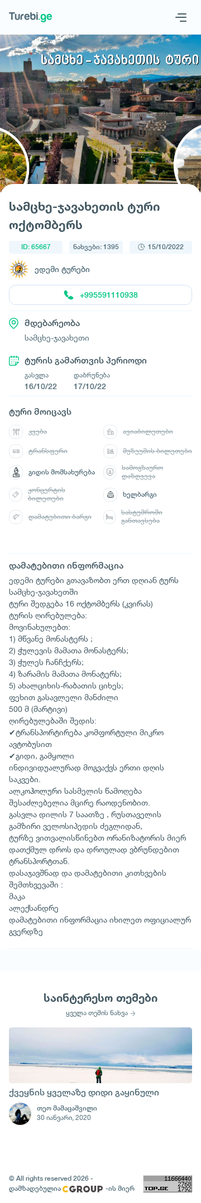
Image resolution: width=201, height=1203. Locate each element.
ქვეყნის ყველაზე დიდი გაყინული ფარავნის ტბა (84, 1093)
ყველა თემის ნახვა (97, 1013)
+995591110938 (109, 294)
